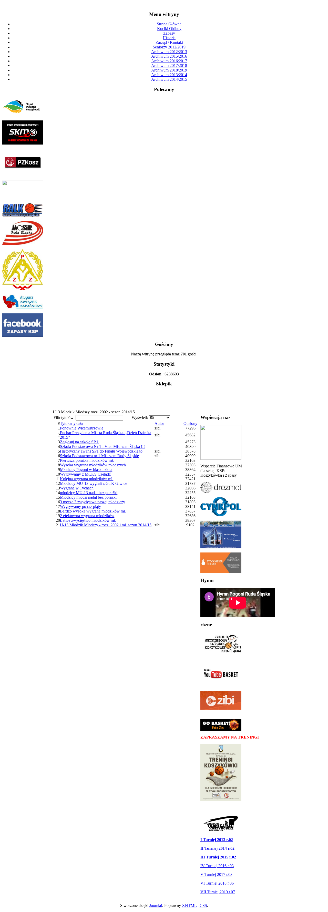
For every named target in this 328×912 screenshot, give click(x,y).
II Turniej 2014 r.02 (217, 848)
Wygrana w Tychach (77, 488)
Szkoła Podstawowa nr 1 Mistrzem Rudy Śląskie (99, 456)
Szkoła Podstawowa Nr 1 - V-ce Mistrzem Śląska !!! (102, 446)
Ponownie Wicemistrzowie (81, 428)
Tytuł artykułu (71, 423)
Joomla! (155, 905)
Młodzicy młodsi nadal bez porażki (88, 497)
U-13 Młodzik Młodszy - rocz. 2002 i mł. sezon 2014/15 (105, 525)
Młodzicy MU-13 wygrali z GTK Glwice (93, 483)
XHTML (189, 905)
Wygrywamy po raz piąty (80, 506)
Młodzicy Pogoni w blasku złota (86, 469)
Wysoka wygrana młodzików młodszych (93, 465)
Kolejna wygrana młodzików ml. (86, 479)
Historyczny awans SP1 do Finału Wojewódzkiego (101, 451)
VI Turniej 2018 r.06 (217, 883)
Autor (159, 423)
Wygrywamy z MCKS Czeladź (85, 474)
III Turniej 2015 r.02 (218, 857)
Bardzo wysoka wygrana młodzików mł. (93, 511)
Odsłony (190, 423)
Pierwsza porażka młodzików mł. (87, 460)
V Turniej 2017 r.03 (216, 874)
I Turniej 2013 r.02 (216, 839)
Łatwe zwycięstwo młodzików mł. (88, 520)
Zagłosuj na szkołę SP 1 (79, 442)
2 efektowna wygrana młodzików (87, 516)
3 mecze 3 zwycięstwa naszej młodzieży (92, 502)
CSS (203, 905)
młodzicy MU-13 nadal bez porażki (88, 492)
